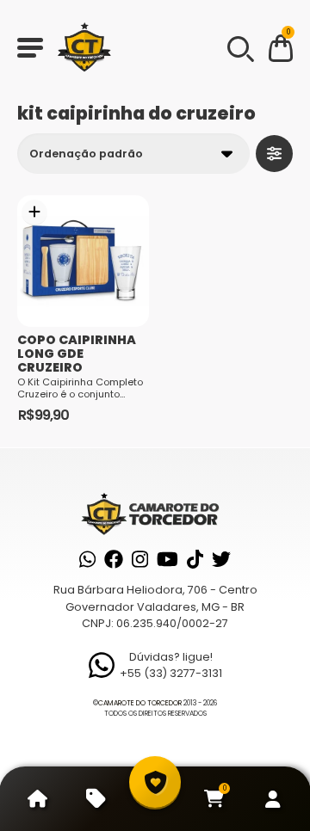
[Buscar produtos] (239, 47)
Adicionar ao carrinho (34, 212)
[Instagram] (140, 559)
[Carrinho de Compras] (281, 51)
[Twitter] (221, 559)
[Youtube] (167, 559)
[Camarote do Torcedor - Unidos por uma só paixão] (84, 47)
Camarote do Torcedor (140, 703)
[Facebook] (113, 559)
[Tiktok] (195, 559)
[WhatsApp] (87, 559)
